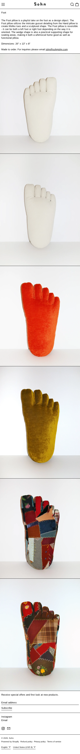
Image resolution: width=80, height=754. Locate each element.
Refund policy (26, 742)
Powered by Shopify (10, 742)
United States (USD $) (23, 747)
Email (4, 720)
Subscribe (6, 708)
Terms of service (54, 742)
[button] (72, 4)
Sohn (11, 738)
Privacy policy (40, 742)
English (4, 747)
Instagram (6, 716)
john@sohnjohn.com (57, 49)
